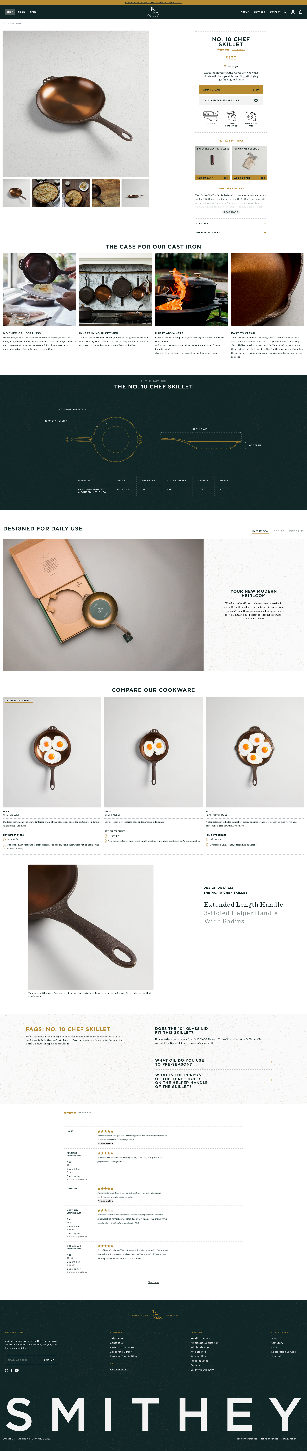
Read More (231, 212)
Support (275, 12)
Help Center (117, 1338)
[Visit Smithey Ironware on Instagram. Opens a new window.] (6, 1370)
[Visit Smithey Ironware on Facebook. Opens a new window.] (11, 1370)
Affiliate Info (198, 1351)
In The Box (260, 531)
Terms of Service (269, 1439)
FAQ (274, 1347)
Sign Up (49, 1360)
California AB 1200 (202, 1369)
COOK (21, 12)
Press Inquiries (199, 1360)
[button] (231, 50)
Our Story (277, 1342)
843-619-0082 (119, 1369)
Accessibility (198, 1356)
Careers (195, 1365)
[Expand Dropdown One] (271, 1030)
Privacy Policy (288, 1439)
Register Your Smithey (124, 1356)
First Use (296, 531)
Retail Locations (200, 1338)
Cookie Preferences (246, 1439)
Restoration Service (283, 1351)
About (245, 12)
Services (259, 12)
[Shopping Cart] (300, 12)
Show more (153, 1282)
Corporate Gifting (121, 1351)
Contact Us (116, 1342)
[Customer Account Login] (293, 12)
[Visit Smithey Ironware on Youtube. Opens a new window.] (17, 1370)
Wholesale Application (204, 1342)
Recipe (279, 531)
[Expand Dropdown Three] (271, 1080)
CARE (33, 12)
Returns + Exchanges (123, 1347)
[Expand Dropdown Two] (271, 1062)
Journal (276, 1356)
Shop (10, 12)
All (5, 23)
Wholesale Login (200, 1347)
